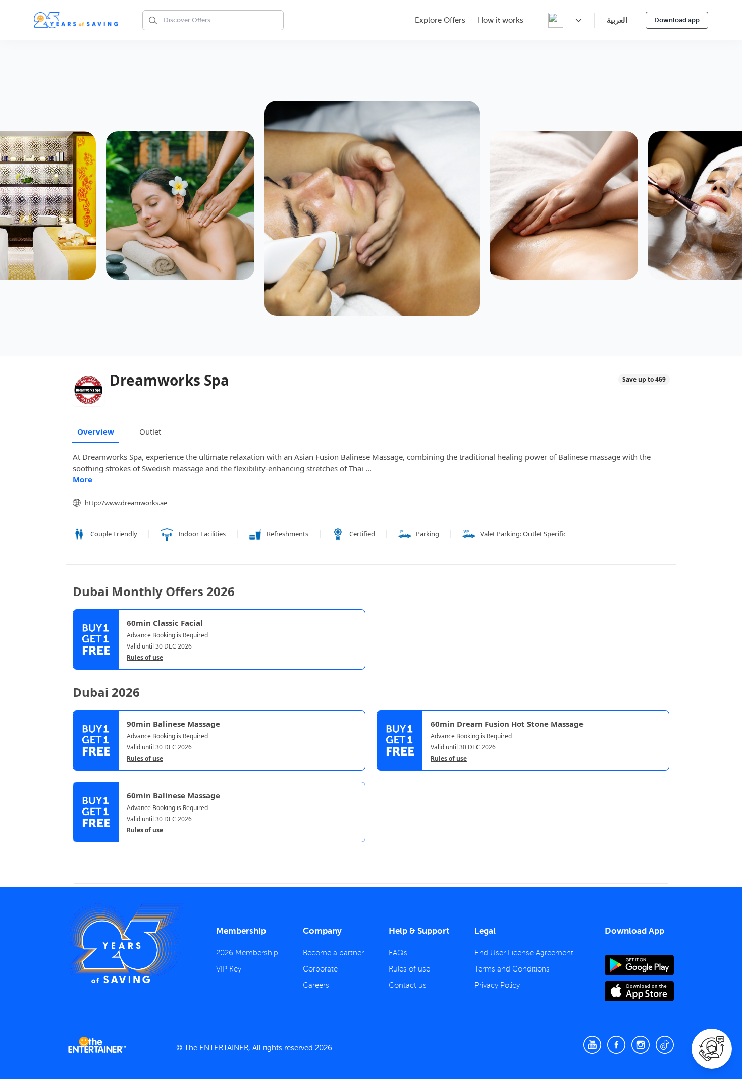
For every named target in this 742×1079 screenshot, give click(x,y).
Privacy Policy (497, 985)
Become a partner (333, 953)
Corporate (320, 969)
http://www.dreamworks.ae (126, 502)
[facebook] (616, 1045)
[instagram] (640, 1045)
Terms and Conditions (512, 969)
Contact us (408, 985)
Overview (95, 431)
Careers (316, 985)
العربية (617, 20)
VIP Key (228, 969)
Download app (677, 20)
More (82, 479)
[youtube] (592, 1045)
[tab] (80, 851)
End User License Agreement (523, 953)
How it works (500, 20)
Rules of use (145, 657)
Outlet (150, 431)
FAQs (398, 953)
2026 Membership (247, 953)
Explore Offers (440, 20)
